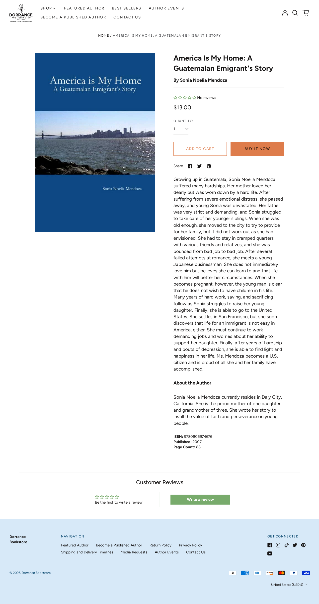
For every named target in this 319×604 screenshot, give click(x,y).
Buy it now (257, 149)
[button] (295, 12)
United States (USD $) (287, 585)
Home (103, 35)
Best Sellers (126, 8)
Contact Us (127, 17)
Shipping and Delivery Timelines (87, 552)
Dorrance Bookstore (36, 573)
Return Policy (160, 545)
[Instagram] (278, 545)
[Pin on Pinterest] (209, 166)
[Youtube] (269, 553)
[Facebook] (269, 545)
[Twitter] (295, 545)
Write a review (200, 499)
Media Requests (134, 552)
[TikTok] (286, 545)
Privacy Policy (190, 545)
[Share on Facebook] (190, 166)
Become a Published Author (73, 17)
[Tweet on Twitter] (199, 166)
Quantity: (183, 121)
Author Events (166, 8)
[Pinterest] (303, 545)
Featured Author (84, 8)
